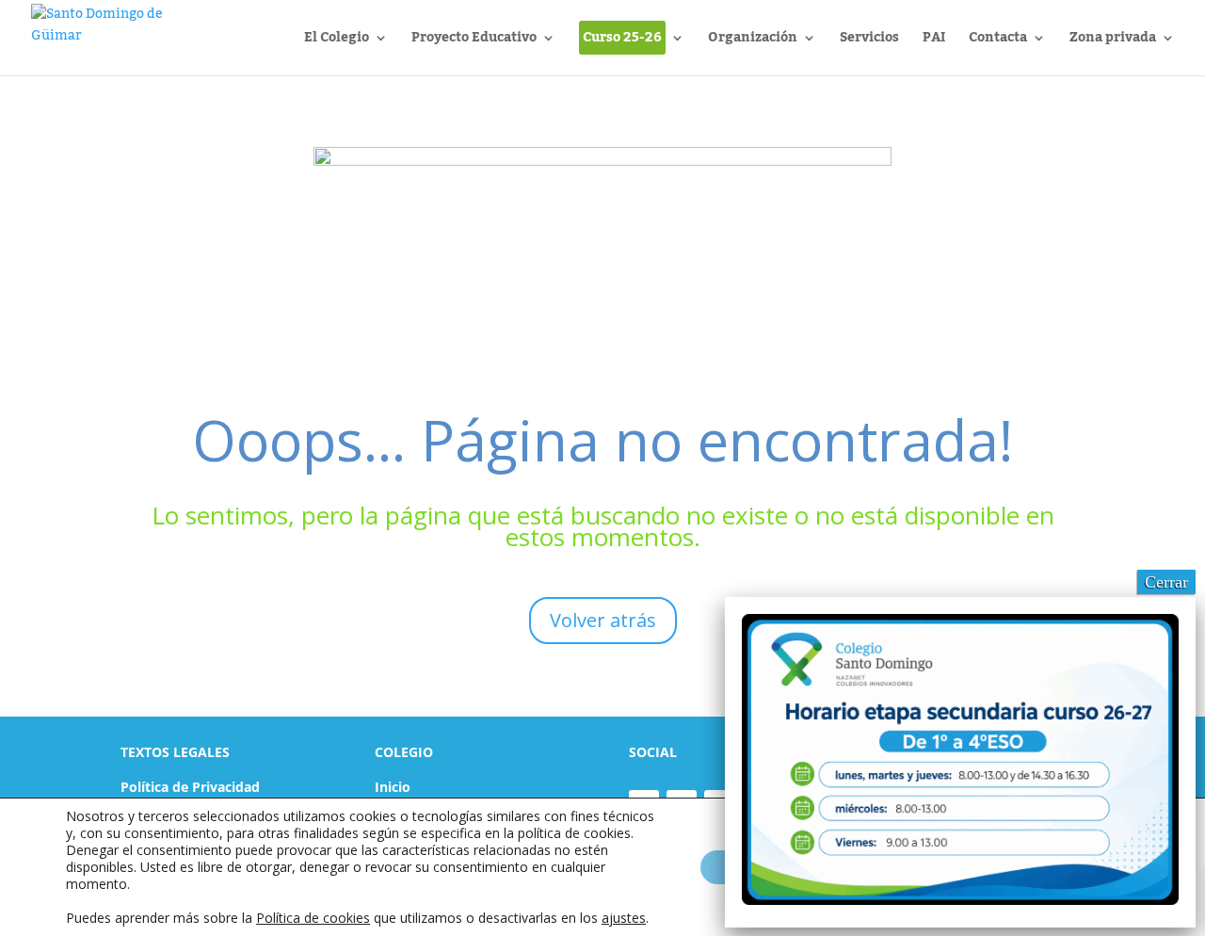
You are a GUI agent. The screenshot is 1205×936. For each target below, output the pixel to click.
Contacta (998, 41)
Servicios (869, 41)
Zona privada (1112, 41)
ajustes (624, 918)
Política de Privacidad (190, 787)
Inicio (392, 787)
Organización (752, 41)
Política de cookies (313, 918)
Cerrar (1166, 582)
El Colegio (336, 41)
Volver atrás (603, 620)
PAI (934, 41)
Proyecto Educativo (474, 41)
